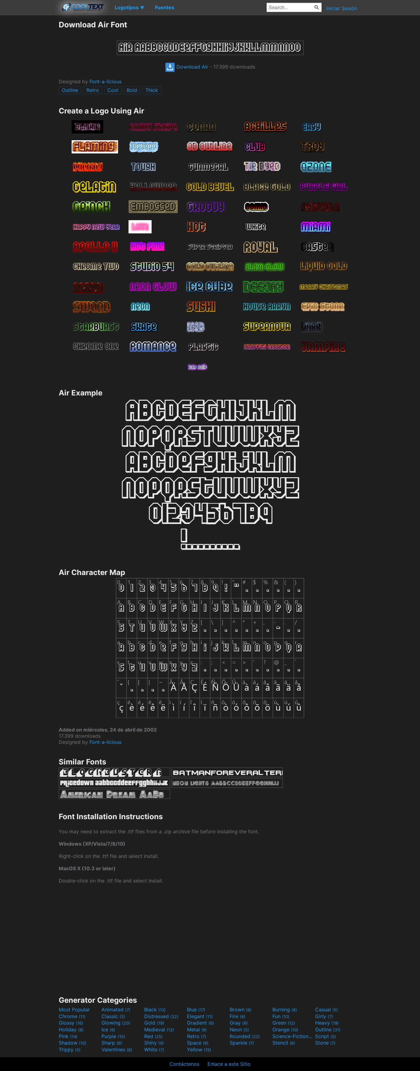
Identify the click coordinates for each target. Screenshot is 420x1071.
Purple (113, 1036)
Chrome (72, 1016)
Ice (108, 1029)
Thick (151, 90)
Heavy (327, 1023)
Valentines (116, 1049)
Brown (241, 1009)
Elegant (200, 1016)
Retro (92, 90)
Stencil (283, 1043)
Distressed (161, 1016)
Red (153, 1036)
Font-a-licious (105, 81)
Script (325, 1036)
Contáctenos (184, 1064)
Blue (196, 1009)
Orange (285, 1029)
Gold (154, 1023)
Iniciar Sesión (341, 8)
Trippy (70, 1049)
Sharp (111, 1043)
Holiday (71, 1029)
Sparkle (242, 1043)
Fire (237, 1016)
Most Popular (74, 1009)
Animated (115, 1009)
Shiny (154, 1043)
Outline (70, 90)
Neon (239, 1029)
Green (283, 1023)
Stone (325, 1043)
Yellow (199, 1049)
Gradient (200, 1023)
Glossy (71, 1023)
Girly (324, 1016)
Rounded (245, 1036)
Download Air (191, 67)
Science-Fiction (293, 1036)
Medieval (159, 1029)
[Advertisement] (29, 112)
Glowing (115, 1023)
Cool (112, 90)
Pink (68, 1036)
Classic (113, 1016)
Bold (132, 90)
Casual (326, 1009)
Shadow (72, 1043)
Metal (197, 1029)
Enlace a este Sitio (229, 1064)
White (154, 1049)
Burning (284, 1009)
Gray (239, 1023)
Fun (280, 1016)
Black (155, 1009)
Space (197, 1043)
